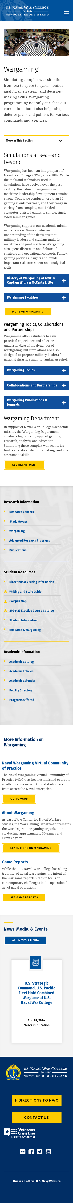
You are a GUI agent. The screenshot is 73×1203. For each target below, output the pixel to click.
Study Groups (18, 521)
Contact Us (36, 1117)
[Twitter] (41, 1153)
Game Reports (15, 862)
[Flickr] (24, 1153)
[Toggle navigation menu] (66, 13)
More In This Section (19, 140)
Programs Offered (21, 700)
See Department (24, 465)
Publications (17, 550)
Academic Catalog (21, 662)
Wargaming (17, 531)
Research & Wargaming (25, 630)
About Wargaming (18, 812)
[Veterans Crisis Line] (19, 1136)
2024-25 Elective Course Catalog (31, 610)
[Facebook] (32, 1153)
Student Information (23, 620)
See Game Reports (24, 897)
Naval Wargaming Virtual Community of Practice (35, 765)
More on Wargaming (28, 311)
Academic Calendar (22, 681)
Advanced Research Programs (29, 540)
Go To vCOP (19, 799)
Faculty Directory (21, 690)
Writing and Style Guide (25, 591)
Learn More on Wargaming (31, 848)
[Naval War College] (28, 21)
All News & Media (25, 940)
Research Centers (21, 512)
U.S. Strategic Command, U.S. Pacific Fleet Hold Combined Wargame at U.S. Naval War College (36, 993)
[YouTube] (49, 1153)
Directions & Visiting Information (31, 582)
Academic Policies (21, 671)
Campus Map (17, 601)
